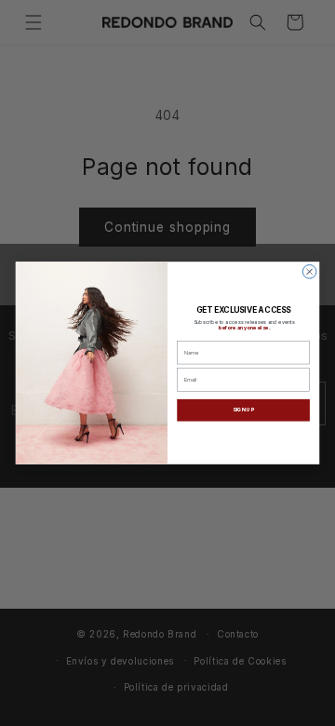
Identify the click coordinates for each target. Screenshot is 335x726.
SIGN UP (243, 410)
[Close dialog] (309, 272)
